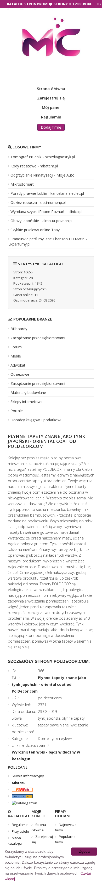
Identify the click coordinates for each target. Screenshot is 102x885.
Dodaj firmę (51, 127)
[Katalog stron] (20, 789)
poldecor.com (50, 697)
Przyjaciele (20, 831)
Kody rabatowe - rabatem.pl (34, 166)
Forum (16, 346)
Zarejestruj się (51, 98)
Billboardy (18, 328)
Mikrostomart (22, 184)
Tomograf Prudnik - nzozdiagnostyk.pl (42, 156)
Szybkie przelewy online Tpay (35, 229)
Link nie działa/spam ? (30, 745)
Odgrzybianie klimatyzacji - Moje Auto (42, 175)
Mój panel (51, 107)
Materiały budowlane (28, 392)
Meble (15, 356)
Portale (16, 410)
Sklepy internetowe (26, 401)
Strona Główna (51, 88)
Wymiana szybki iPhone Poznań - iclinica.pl (46, 211)
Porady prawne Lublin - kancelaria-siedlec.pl (47, 193)
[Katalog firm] (20, 796)
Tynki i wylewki (61, 738)
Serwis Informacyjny (28, 776)
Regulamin (51, 117)
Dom (42, 738)
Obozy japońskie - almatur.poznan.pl (41, 220)
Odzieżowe (19, 374)
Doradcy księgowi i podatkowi (35, 419)
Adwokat (17, 365)
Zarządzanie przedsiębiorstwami (37, 337)
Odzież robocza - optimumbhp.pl (38, 202)
